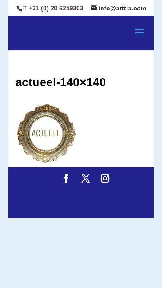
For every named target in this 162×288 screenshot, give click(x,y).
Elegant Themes (106, 194)
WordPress (111, 206)
